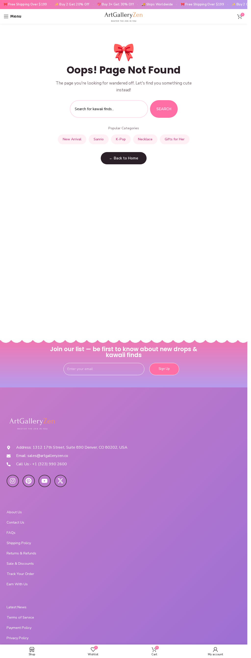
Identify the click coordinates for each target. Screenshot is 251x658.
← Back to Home (123, 158)
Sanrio (99, 139)
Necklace (145, 139)
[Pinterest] (29, 481)
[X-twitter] (60, 481)
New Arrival (72, 139)
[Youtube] (44, 481)
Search (163, 109)
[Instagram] (13, 481)
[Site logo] (123, 16)
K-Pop (121, 139)
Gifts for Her (175, 139)
